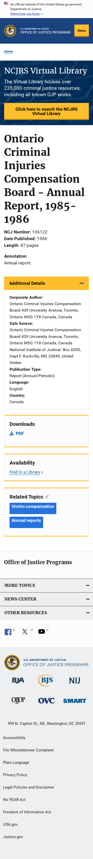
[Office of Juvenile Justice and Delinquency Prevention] (18, 705)
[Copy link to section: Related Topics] (46, 496)
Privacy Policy (15, 775)
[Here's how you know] (46, 9)
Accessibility (14, 737)
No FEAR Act (14, 799)
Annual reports (26, 520)
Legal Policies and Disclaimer (28, 787)
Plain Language (16, 762)
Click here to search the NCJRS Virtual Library (47, 111)
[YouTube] (43, 633)
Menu (82, 31)
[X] (27, 633)
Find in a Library (25, 472)
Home (8, 51)
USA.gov (10, 824)
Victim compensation (33, 506)
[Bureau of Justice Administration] (18, 684)
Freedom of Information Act (27, 812)
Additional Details (27, 283)
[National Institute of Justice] (74, 684)
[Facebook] (10, 633)
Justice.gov (13, 836)
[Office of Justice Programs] (10, 31)
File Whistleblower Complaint (28, 750)
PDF (20, 433)
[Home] (45, 31)
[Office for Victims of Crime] (46, 704)
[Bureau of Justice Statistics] (46, 687)
